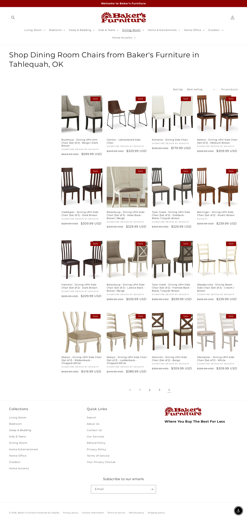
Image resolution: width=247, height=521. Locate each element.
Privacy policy (70, 512)
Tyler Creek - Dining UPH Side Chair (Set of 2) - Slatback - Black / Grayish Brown (171, 215)
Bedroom (15, 423)
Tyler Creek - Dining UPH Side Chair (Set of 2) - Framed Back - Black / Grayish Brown (171, 287)
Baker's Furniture (27, 512)
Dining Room (18, 442)
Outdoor (15, 462)
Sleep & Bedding (20, 430)
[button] (13, 18)
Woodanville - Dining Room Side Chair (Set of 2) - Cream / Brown (215, 287)
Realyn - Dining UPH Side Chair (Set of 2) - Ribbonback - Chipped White (81, 360)
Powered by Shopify (48, 512)
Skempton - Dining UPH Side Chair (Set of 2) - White (216, 359)
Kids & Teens (17, 436)
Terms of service (116, 512)
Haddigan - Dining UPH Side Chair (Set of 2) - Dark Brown (80, 214)
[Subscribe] (152, 489)
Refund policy (136, 512)
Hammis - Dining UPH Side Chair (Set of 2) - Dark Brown (79, 286)
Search (91, 417)
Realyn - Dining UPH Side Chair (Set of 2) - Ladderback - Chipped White (127, 360)
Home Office (17, 455)
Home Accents (19, 468)
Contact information (93, 512)
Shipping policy (156, 512)
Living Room (18, 417)
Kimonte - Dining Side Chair (170, 139)
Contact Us (94, 430)
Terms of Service (98, 455)
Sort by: (178, 89)
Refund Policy (96, 442)
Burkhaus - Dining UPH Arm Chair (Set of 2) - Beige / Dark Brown (79, 142)
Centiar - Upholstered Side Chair (124, 141)
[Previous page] (130, 390)
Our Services (95, 436)
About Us (93, 423)
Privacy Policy (96, 449)
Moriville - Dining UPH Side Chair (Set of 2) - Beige (169, 359)
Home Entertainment (23, 449)
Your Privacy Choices (101, 462)
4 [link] (169, 389)
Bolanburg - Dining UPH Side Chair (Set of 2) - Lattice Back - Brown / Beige (126, 287)
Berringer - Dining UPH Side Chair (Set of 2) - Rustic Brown (216, 214)
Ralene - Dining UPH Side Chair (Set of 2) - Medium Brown (217, 141)
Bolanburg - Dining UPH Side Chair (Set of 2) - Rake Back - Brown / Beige (125, 215)
